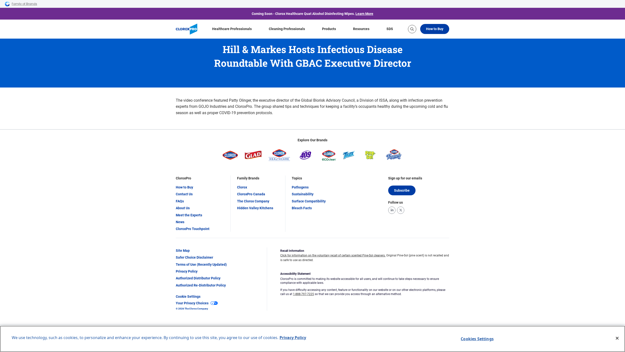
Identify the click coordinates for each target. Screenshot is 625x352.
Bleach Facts (302, 208)
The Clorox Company (253, 201)
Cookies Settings (477, 338)
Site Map (183, 251)
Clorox (242, 187)
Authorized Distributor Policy (198, 278)
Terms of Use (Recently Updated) (201, 264)
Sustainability (302, 194)
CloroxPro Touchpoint (192, 229)
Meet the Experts (189, 215)
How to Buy (434, 29)
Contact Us (184, 194)
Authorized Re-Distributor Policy (201, 285)
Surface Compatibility (309, 201)
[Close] (617, 338)
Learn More (364, 14)
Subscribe (402, 190)
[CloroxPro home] (186, 29)
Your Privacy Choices (192, 303)
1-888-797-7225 (303, 294)
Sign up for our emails (405, 178)
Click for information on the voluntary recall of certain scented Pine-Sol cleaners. (332, 255)
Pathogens (300, 187)
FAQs (180, 201)
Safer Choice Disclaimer (194, 257)
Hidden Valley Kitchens (255, 208)
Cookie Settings (188, 296)
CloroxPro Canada (251, 194)
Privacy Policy (187, 271)
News (180, 222)
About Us (183, 208)
